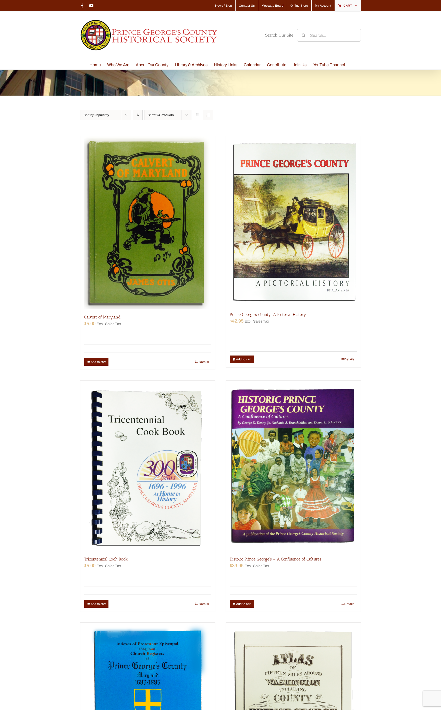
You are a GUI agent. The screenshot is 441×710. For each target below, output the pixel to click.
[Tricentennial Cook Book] (147, 466)
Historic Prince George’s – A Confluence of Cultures (275, 559)
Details (204, 362)
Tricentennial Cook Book (106, 559)
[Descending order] (138, 115)
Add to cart (98, 362)
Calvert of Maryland (102, 317)
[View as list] (208, 115)
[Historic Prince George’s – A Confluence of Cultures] (293, 466)
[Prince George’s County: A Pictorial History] (293, 221)
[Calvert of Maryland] (147, 222)
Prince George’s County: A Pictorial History (268, 314)
